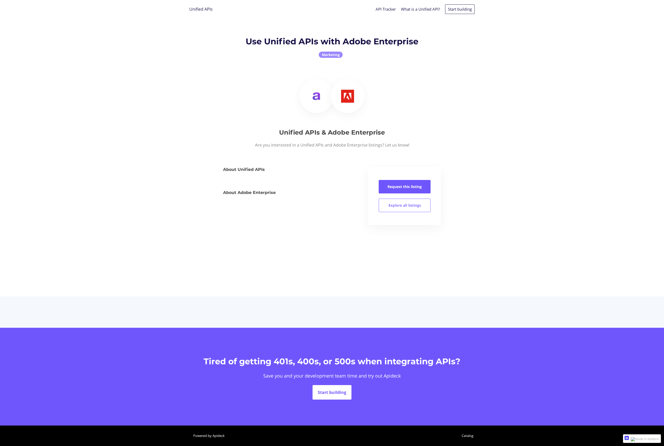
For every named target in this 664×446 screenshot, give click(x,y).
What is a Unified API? (420, 9)
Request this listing (405, 186)
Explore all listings (405, 205)
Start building (460, 9)
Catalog (467, 435)
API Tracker (386, 9)
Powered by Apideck (209, 435)
